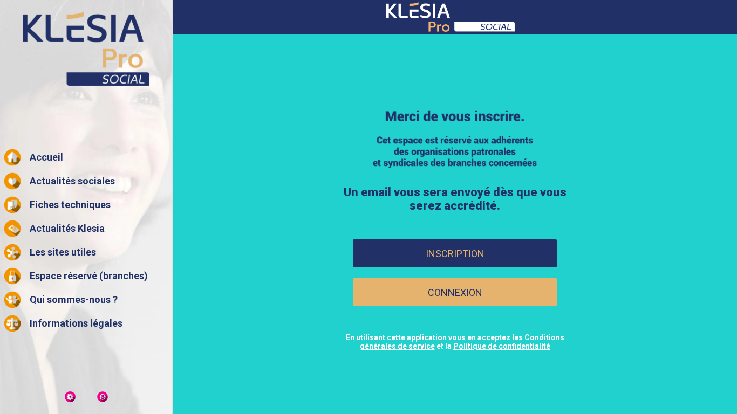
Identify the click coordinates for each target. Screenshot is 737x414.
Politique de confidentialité (501, 346)
